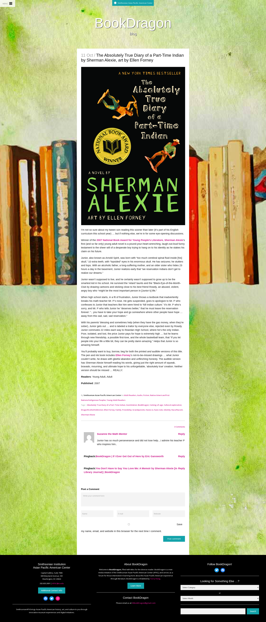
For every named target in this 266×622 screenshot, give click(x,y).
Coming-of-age (156, 405)
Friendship (127, 410)
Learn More (136, 585)
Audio (139, 395)
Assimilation (131, 405)
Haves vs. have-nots (154, 410)
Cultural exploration (173, 405)
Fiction (146, 395)
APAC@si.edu (58, 583)
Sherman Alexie (173, 240)
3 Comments (179, 426)
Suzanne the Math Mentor (112, 434)
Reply (181, 434)
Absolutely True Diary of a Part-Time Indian (106, 405)
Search (253, 611)
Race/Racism (177, 410)
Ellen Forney (123, 355)
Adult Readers (130, 395)
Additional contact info (51, 590)
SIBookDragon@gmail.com (143, 603)
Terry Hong (155, 578)
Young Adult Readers (116, 400)
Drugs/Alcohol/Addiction (92, 410)
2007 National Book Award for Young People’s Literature (130, 240)
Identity (167, 410)
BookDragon (133, 22)
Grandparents (138, 410)
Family (118, 410)
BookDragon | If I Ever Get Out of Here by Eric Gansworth (130, 456)
